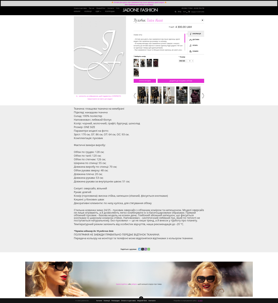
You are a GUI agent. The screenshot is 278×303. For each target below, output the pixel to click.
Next (203, 95)
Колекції (88, 11)
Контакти (111, 8)
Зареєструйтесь (122, 284)
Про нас (91, 8)
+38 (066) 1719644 (187, 8)
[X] (142, 249)
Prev (134, 95)
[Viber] (145, 249)
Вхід (179, 12)
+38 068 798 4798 (198, 8)
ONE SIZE (182, 61)
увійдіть (134, 284)
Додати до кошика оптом (181, 81)
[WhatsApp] (148, 249)
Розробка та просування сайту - (188, 300)
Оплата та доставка (80, 8)
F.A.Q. (117, 8)
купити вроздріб (145, 81)
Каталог (77, 11)
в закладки (202, 20)
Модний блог (100, 8)
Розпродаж (110, 11)
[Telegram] (139, 249)
